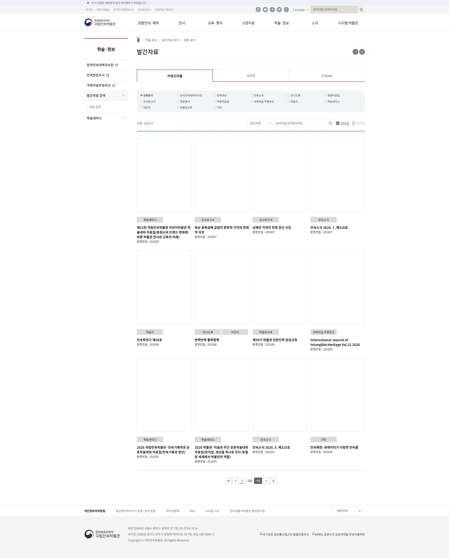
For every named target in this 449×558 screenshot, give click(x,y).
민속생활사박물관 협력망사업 (247, 511)
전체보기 (148, 95)
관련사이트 (342, 510)
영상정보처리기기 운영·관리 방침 (136, 511)
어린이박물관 (103, 9)
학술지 (294, 101)
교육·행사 (215, 22)
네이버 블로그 (279, 9)
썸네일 (342, 124)
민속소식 (259, 95)
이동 (258, 480)
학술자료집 (223, 101)
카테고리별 (175, 78)
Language (299, 9)
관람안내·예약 (148, 22)
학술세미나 (94, 118)
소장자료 (248, 22)
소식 (315, 22)
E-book (326, 75)
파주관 (89, 9)
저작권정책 (172, 511)
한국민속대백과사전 (123, 9)
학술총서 (185, 101)
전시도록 (295, 95)
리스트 (360, 123)
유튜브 (265, 9)
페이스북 (272, 9)
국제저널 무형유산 (164, 9)
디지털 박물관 (348, 22)
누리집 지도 (212, 511)
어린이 (147, 107)
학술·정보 (281, 22)
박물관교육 (186, 107)
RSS (192, 511)
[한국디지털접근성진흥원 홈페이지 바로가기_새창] (284, 534)
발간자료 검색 (96, 95)
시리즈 (250, 75)
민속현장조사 (144, 9)
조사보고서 (149, 101)
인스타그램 (258, 9)
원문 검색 (95, 107)
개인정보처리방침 (94, 511)
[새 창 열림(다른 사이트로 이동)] (337, 534)
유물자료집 (333, 95)
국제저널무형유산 (99, 85)
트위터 (286, 9)
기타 (219, 107)
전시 (182, 22)
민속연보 (222, 95)
